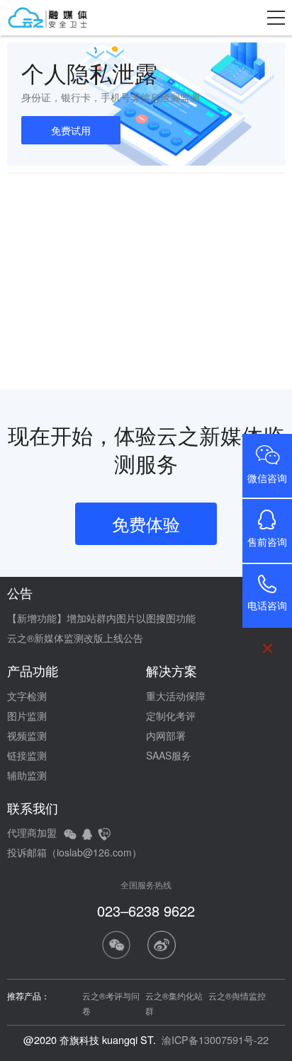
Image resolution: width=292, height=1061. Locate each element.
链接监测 (27, 755)
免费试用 (71, 130)
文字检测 (27, 696)
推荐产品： (28, 996)
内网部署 (166, 735)
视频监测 (27, 735)
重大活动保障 (176, 696)
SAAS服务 (168, 755)
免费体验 (146, 523)
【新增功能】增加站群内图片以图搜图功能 (101, 618)
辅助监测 (27, 775)
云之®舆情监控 (237, 996)
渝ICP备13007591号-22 (215, 1039)
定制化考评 (171, 716)
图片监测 (27, 716)
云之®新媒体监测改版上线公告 (75, 638)
